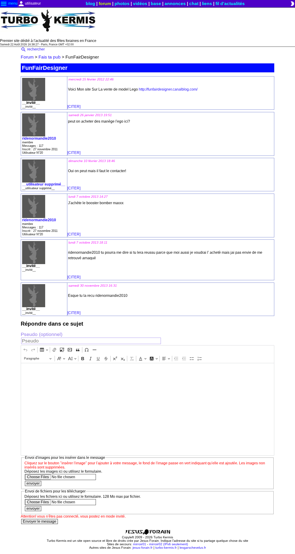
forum (105, 3)
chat (193, 3)
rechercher (33, 49)
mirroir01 (139, 544)
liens (207, 3)
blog (90, 3)
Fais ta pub (49, 57)
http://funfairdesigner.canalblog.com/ (168, 89)
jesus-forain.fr (143, 547)
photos (122, 3)
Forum (27, 57)
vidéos (140, 3)
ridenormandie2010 (39, 138)
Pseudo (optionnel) (41, 334)
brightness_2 (292, 3)
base (156, 3)
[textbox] (147, 409)
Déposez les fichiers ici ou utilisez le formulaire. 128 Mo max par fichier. (82, 496)
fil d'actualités (230, 3)
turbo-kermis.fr (166, 547)
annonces (175, 3)
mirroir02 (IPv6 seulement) (168, 544)
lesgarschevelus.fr (193, 547)
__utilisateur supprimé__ (43, 184)
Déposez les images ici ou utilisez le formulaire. (63, 471)
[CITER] (73, 107)
